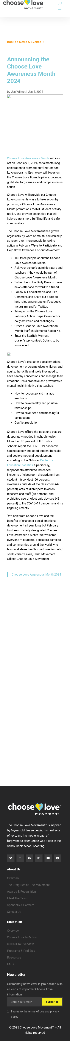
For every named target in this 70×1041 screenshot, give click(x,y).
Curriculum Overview (20, 944)
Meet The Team (17, 898)
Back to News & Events (24, 42)
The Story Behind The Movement (28, 885)
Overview (13, 878)
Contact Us (14, 912)
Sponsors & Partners (20, 905)
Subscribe (52, 1001)
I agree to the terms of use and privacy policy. (35, 1014)
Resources (14, 957)
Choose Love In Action (22, 937)
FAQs (10, 964)
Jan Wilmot (18, 91)
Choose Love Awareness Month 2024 (36, 574)
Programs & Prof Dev (21, 951)
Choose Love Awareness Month (28, 158)
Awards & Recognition (21, 891)
